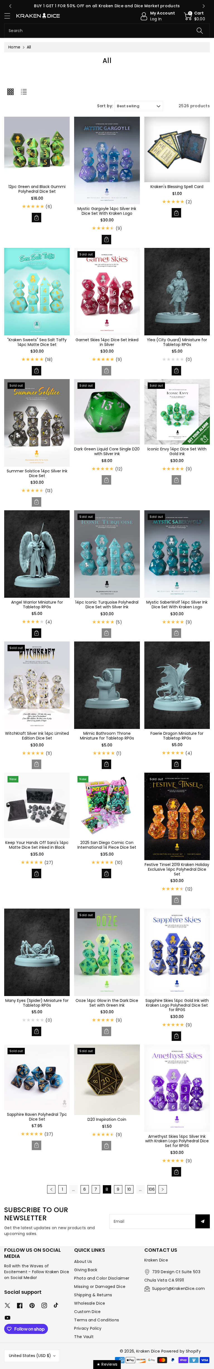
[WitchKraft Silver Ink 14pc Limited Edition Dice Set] (37, 685)
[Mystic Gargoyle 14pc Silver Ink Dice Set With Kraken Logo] (107, 160)
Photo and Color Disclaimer (101, 1278)
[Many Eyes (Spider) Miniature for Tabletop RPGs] (37, 952)
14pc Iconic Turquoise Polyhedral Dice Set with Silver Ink (106, 604)
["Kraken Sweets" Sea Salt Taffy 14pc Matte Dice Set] (37, 291)
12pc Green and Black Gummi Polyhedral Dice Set (36, 189)
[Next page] (163, 1189)
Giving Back (85, 1270)
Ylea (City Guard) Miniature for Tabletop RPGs (177, 342)
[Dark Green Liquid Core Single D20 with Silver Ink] (107, 412)
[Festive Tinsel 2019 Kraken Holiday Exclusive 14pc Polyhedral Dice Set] (177, 816)
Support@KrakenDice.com (178, 1288)
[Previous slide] (10, 6)
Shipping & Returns (93, 1295)
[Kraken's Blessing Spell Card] (177, 149)
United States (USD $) (30, 1355)
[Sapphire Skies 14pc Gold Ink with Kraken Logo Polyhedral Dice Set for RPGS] (177, 952)
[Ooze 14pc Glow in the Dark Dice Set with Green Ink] (107, 952)
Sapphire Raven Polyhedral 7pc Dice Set (37, 1117)
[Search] (200, 31)
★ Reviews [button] (107, 1364)
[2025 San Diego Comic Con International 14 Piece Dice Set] (107, 805)
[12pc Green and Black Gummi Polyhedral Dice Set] (37, 149)
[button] (9, 15)
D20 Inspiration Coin (106, 1119)
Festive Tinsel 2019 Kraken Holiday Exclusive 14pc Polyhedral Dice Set (177, 869)
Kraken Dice (148, 1351)
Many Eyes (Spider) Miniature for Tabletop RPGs (37, 1003)
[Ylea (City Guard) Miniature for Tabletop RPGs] (177, 291)
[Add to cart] (36, 217)
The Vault (84, 1336)
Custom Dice (87, 1311)
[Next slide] (204, 6)
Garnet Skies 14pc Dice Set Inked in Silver (107, 342)
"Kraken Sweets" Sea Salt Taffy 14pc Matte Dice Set (37, 342)
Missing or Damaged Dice (99, 1286)
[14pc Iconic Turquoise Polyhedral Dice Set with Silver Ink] (107, 554)
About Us (83, 1261)
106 (152, 1189)
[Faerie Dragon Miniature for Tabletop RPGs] (177, 685)
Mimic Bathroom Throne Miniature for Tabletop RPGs (107, 736)
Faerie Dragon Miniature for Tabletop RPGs (176, 736)
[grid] (10, 92)
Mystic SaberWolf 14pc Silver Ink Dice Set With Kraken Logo (177, 604)
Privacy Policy (87, 1328)
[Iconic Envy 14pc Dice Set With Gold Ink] (177, 412)
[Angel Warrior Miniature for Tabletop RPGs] (37, 554)
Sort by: (105, 106)
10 (129, 1189)
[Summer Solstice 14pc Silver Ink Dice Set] (37, 423)
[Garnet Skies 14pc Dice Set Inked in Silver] (107, 291)
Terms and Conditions (96, 1320)
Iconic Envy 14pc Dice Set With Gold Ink (176, 451)
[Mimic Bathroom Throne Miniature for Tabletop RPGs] (107, 685)
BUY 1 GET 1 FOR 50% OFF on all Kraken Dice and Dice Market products (107, 6)
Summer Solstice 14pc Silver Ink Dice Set (37, 473)
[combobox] (107, 31)
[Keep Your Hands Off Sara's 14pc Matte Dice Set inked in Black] (37, 805)
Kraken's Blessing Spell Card (176, 186)
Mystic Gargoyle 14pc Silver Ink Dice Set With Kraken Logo (106, 211)
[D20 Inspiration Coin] (107, 1080)
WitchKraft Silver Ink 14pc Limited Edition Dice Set (37, 736)
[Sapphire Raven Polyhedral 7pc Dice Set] (37, 1077)
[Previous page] (51, 1189)
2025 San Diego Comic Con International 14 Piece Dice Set (106, 845)
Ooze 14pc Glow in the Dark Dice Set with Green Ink (107, 1003)
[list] (24, 92)
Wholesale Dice (89, 1303)
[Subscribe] (202, 1221)
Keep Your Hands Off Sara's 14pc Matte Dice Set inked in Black (37, 845)
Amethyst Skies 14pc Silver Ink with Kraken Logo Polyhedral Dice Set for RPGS (177, 1141)
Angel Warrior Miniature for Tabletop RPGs (37, 604)
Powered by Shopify (181, 1351)
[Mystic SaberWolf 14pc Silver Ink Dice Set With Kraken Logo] (177, 554)
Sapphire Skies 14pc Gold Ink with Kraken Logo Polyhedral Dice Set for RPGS (177, 1005)
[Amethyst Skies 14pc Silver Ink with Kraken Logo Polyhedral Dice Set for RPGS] (177, 1088)
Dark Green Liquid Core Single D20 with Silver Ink (107, 451)
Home (14, 47)
